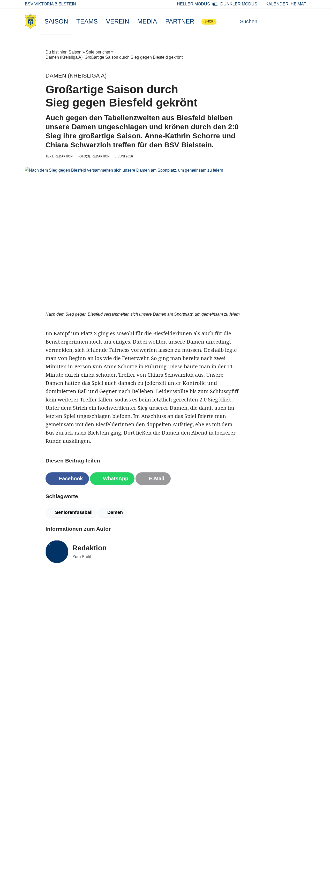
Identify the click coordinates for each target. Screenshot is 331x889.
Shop (209, 21)
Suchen (248, 21)
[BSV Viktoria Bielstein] (30, 21)
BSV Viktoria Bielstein (50, 4)
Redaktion (89, 548)
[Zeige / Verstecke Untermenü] (70, 21)
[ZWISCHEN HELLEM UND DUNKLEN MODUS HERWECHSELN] (215, 4)
